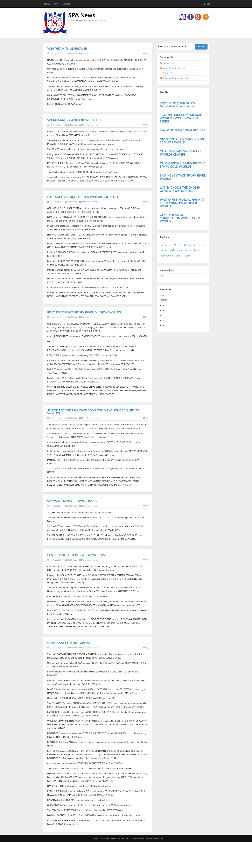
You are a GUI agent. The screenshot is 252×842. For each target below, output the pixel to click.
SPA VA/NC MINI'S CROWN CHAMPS (72, 501)
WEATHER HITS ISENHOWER (67, 48)
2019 (162, 305)
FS (162, 838)
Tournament (167, 255)
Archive (56, 3)
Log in (207, 3)
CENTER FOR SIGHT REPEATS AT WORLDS (76, 555)
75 (199, 245)
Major (179, 250)
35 (162, 245)
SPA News (81, 15)
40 (166, 245)
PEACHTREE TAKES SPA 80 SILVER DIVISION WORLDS (84, 312)
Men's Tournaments (89, 53)
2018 (162, 310)
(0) (147, 53)
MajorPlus (188, 250)
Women (179, 255)
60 (185, 245)
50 (175, 245)
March (164, 299)
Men (196, 250)
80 (203, 245)
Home (47, 3)
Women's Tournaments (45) (175, 77)
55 (180, 245)
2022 (165, 297)
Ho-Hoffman (72, 53)
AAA (172, 250)
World (187, 255)
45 (170, 245)
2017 (162, 315)
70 (194, 245)
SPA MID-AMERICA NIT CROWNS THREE (74, 120)
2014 (162, 325)
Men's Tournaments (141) (175, 68)
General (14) (168, 62)
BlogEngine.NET (136, 838)
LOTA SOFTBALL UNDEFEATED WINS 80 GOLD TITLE (83, 197)
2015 (162, 320)
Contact (66, 3)
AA (166, 250)
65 (190, 245)
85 (162, 250)
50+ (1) (168, 73)
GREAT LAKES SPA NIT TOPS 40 (68, 642)
